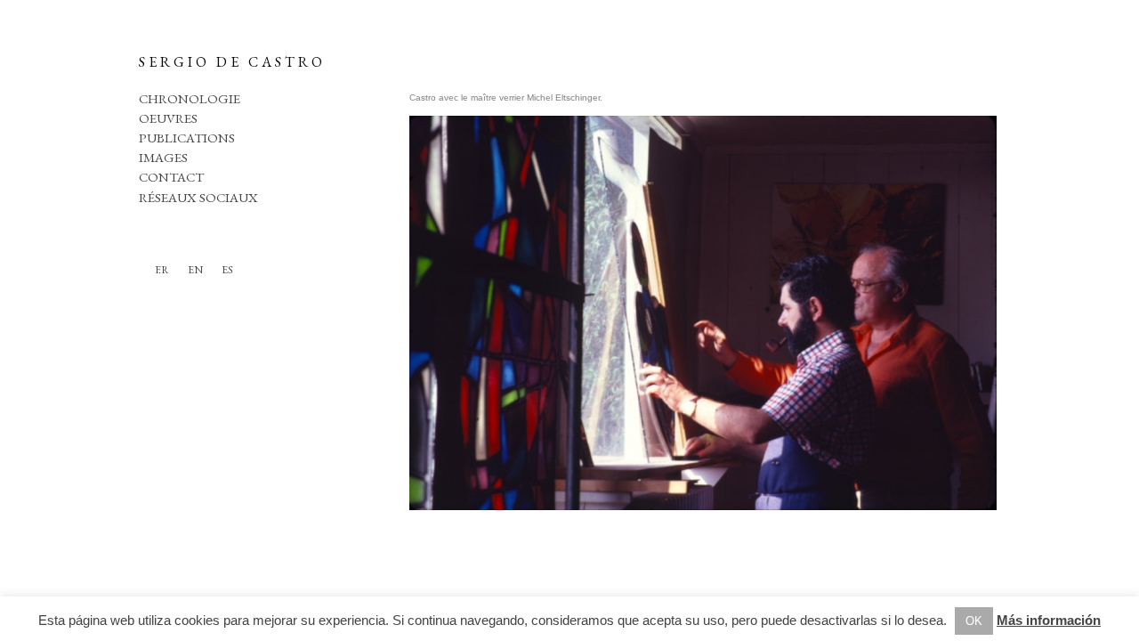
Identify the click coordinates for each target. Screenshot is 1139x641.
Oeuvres (168, 118)
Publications (187, 137)
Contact (171, 176)
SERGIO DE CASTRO (232, 62)
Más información (1049, 620)
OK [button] (973, 621)
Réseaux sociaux (198, 197)
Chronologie (189, 98)
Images (163, 157)
